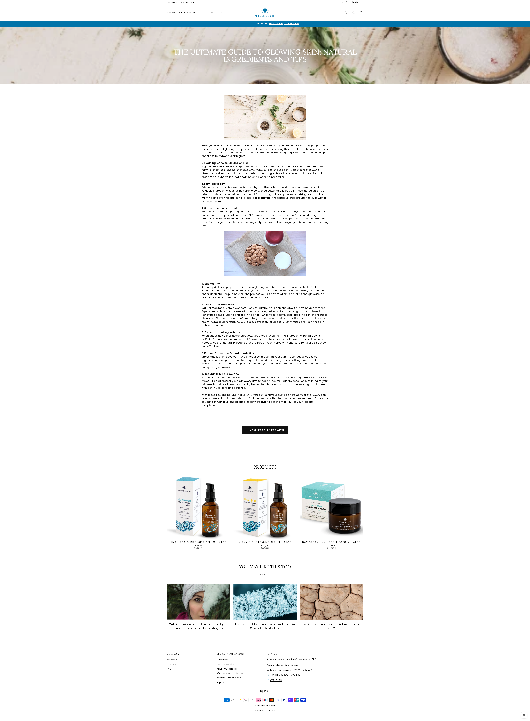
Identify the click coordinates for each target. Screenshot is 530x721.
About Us (216, 12)
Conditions (223, 659)
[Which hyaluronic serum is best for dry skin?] (331, 602)
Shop (171, 12)
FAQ (193, 2)
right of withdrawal (227, 668)
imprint (220, 682)
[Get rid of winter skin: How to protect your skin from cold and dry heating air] (198, 602)
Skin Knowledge (192, 12)
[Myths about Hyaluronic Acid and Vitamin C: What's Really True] (265, 602)
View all (265, 574)
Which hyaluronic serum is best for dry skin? (331, 626)
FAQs (314, 659)
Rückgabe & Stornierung (230, 673)
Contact (184, 2)
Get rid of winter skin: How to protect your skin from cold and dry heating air (198, 626)
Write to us (276, 679)
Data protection (225, 664)
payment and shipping (229, 677)
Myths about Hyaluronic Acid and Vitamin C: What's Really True (265, 626)
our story (172, 2)
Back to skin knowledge (267, 429)
